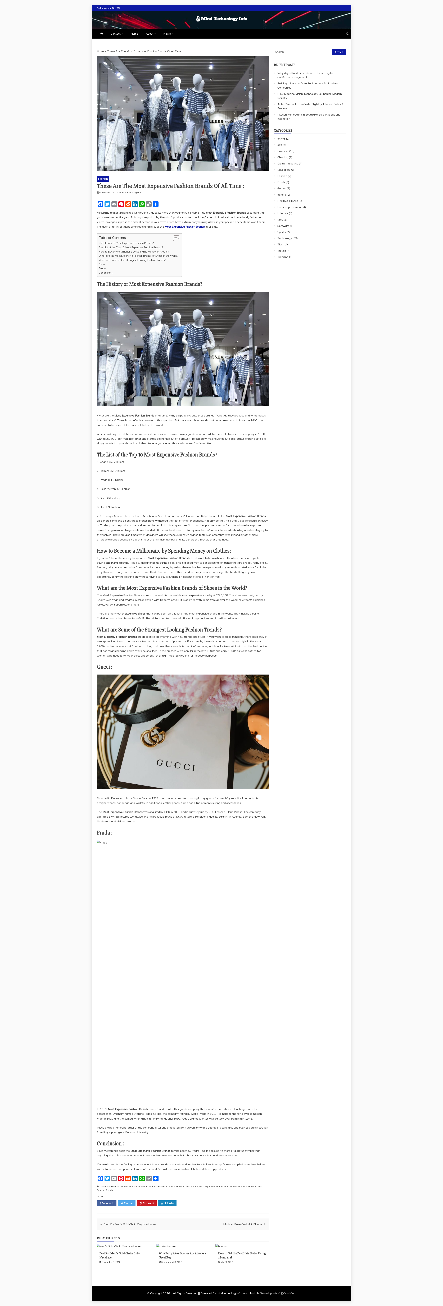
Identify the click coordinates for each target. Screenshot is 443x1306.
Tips (280, 244)
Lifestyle (282, 213)
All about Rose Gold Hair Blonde (242, 1224)
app (279, 144)
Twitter (128, 1203)
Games (281, 188)
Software (283, 225)
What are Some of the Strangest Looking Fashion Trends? (132, 260)
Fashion (103, 178)
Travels (282, 250)
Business (282, 151)
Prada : (103, 268)
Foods (281, 182)
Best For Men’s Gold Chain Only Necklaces (130, 1224)
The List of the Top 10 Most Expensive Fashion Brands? (131, 247)
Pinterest (148, 1203)
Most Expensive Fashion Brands (240, 1186)
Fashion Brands (176, 1186)
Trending (282, 257)
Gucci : (102, 264)
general (282, 194)
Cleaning (282, 157)
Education (283, 169)
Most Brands (192, 1186)
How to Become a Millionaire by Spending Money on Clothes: (134, 251)
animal (281, 138)
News (167, 33)
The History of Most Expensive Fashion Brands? (126, 243)
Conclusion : (105, 272)
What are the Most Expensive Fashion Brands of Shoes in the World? (138, 255)
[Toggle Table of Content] (174, 238)
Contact (116, 33)
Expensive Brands (110, 1186)
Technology (284, 238)
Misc (280, 219)
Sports (281, 232)
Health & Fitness (287, 201)
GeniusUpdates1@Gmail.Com (278, 1293)
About (149, 33)
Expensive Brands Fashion (134, 1186)
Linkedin (168, 1203)
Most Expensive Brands (211, 1186)
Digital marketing (287, 163)
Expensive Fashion (158, 1186)
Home (134, 33)
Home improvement (289, 207)
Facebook (107, 1203)
